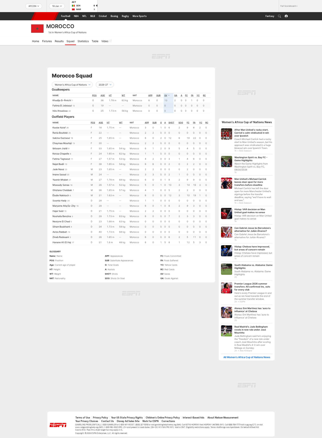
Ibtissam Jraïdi (60, 148)
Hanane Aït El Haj (62, 242)
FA (192, 95)
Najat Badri (58, 164)
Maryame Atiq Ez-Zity (64, 205)
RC (204, 95)
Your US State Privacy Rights (127, 417)
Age (103, 95)
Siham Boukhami (61, 226)
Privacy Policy (100, 417)
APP (150, 95)
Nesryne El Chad (61, 221)
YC (198, 95)
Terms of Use (82, 417)
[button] (279, 16)
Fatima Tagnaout (61, 158)
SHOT (171, 122)
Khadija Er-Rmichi (62, 100)
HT (110, 95)
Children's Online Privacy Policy (163, 417)
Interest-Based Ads (193, 417)
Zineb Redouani (61, 237)
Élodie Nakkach (61, 195)
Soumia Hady (60, 200)
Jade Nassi (58, 169)
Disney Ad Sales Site (128, 421)
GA (175, 95)
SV (165, 95)
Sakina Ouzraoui (61, 138)
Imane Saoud (59, 174)
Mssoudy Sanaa (61, 185)
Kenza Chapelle (61, 153)
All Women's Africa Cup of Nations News (246, 357)
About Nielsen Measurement (223, 417)
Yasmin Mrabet (60, 179)
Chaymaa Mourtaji (62, 143)
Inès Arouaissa (60, 110)
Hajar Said (58, 211)
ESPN (45, 16)
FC (186, 95)
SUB (158, 95)
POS (94, 95)
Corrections (168, 421)
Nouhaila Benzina (62, 216)
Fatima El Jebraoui (62, 105)
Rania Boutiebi (60, 132)
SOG (181, 122)
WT (123, 95)
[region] (131, 103)
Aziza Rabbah (60, 231)
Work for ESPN (150, 421)
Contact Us (107, 421)
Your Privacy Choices (86, 421)
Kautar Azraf (59, 127)
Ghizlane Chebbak (62, 190)
